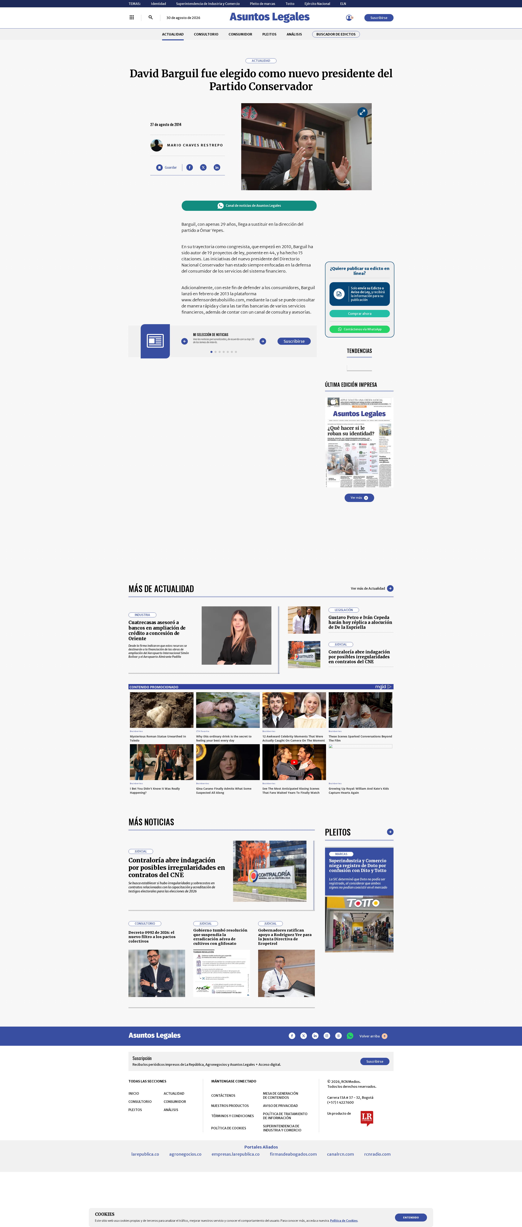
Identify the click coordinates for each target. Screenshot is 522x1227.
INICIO (133, 1093)
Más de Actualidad (161, 588)
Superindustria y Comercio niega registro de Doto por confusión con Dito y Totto (357, 865)
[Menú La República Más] (131, 17)
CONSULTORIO (206, 34)
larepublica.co (145, 1154)
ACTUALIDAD (173, 34)
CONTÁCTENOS (223, 1095)
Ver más (356, 498)
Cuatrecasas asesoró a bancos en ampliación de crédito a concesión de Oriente (157, 630)
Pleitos (338, 832)
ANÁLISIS (294, 34)
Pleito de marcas (262, 4)
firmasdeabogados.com (293, 1154)
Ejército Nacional (317, 4)
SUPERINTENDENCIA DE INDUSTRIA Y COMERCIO (282, 1128)
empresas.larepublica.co (236, 1154)
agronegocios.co (185, 1154)
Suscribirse (378, 18)
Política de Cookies (344, 1221)
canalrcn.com (340, 1154)
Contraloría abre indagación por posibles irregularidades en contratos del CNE (359, 656)
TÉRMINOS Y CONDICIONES (232, 1116)
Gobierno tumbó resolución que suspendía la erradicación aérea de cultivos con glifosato (220, 937)
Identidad (158, 4)
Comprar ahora (360, 314)
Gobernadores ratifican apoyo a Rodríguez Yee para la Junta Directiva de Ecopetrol (285, 937)
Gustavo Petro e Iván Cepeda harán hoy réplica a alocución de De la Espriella (360, 622)
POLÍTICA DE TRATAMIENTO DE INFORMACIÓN (285, 1116)
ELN (343, 4)
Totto (289, 4)
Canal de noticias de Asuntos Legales (253, 206)
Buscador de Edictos (336, 34)
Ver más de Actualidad (368, 588)
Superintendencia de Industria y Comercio (208, 4)
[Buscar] (150, 17)
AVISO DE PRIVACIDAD (280, 1106)
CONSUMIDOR (240, 34)
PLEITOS (269, 34)
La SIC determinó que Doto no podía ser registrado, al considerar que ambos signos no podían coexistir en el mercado (358, 883)
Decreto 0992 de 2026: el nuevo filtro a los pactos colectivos (152, 937)
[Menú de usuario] (349, 17)
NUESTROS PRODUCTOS (230, 1106)
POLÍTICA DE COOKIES (228, 1128)
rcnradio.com (377, 1154)
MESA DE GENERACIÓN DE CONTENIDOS (280, 1095)
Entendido (411, 1217)
